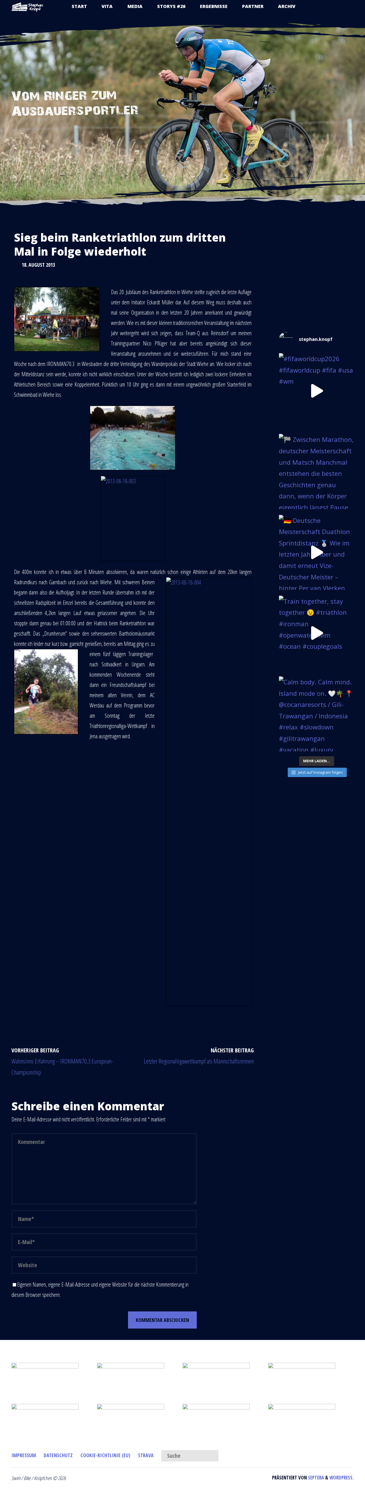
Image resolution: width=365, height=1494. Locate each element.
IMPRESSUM (23, 1455)
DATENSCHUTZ (58, 1455)
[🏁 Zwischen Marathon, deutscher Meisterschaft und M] (316, 471)
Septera (315, 1477)
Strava (146, 1455)
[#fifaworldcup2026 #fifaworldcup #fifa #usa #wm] (316, 390)
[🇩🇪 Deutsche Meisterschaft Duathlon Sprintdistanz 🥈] (316, 552)
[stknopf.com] (27, 6)
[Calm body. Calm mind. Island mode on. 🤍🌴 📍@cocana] (316, 713)
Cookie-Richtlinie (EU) (105, 1455)
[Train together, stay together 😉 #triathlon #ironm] (316, 633)
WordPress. (341, 1477)
